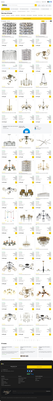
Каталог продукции (8, 11)
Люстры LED (12, 15)
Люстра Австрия (23, 15)
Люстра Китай (18, 15)
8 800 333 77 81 (22, 127)
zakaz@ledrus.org (5, 369)
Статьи (36, 379)
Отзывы (2, 380)
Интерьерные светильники (21, 11)
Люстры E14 (3, 15)
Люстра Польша (40, 15)
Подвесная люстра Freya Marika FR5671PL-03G (7, 347)
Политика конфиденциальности (6, 385)
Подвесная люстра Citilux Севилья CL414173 (25, 347)
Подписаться (48, 391)
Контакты (2, 384)
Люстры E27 (8, 15)
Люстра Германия (29, 15)
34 (37, 340)
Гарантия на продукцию (4, 379)
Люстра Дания (35, 15)
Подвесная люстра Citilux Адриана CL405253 (44, 347)
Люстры (28, 11)
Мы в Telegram (38, 129)
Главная (2, 11)
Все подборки (49, 15)
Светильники (14, 11)
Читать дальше (4, 354)
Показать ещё (26, 337)
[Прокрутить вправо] (46, 15)
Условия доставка (20, 379)
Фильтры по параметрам (27, 18)
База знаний (37, 380)
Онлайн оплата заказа (21, 381)
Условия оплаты (20, 380)
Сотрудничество (3, 381)
